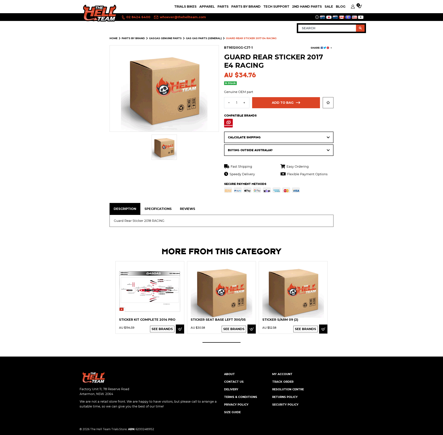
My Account (282, 374)
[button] (328, 102)
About (229, 374)
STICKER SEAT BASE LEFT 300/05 (218, 320)
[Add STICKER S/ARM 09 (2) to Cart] (323, 329)
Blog (340, 6)
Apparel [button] (207, 6)
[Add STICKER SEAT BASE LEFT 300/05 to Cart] (251, 329)
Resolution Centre (288, 389)
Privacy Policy (236, 404)
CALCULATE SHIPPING (244, 137)
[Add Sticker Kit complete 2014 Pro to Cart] (180, 329)
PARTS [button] (223, 6)
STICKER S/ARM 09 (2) (280, 320)
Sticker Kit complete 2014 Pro (147, 320)
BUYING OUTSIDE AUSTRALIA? (250, 150)
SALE (329, 6)
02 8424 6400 (137, 17)
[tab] (125, 209)
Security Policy (285, 404)
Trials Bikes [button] (185, 6)
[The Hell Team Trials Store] (99, 13)
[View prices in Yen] (329, 17)
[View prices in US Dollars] (354, 17)
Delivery (231, 389)
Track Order (282, 381)
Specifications (158, 209)
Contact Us (234, 381)
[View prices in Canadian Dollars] (342, 17)
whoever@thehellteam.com (182, 17)
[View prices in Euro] (348, 17)
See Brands (162, 329)
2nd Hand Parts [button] (307, 6)
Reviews (187, 209)
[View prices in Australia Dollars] (322, 17)
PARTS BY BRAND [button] (246, 6)
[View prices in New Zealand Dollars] (335, 17)
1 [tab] (221, 342)
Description (125, 209)
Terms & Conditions (240, 397)
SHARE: (316, 47)
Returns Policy (285, 397)
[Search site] (360, 28)
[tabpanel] (150, 297)
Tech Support (276, 6)
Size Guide (232, 412)
